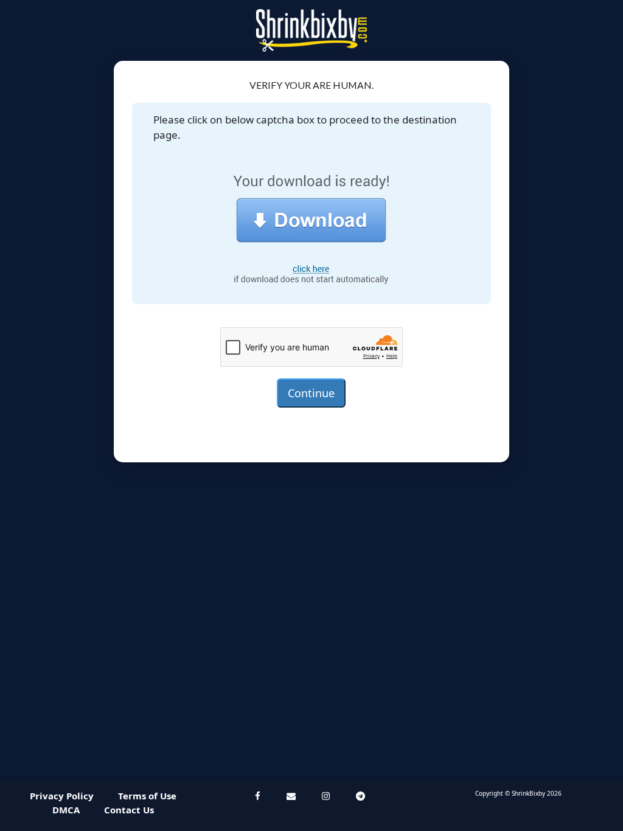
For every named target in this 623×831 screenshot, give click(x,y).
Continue (311, 393)
